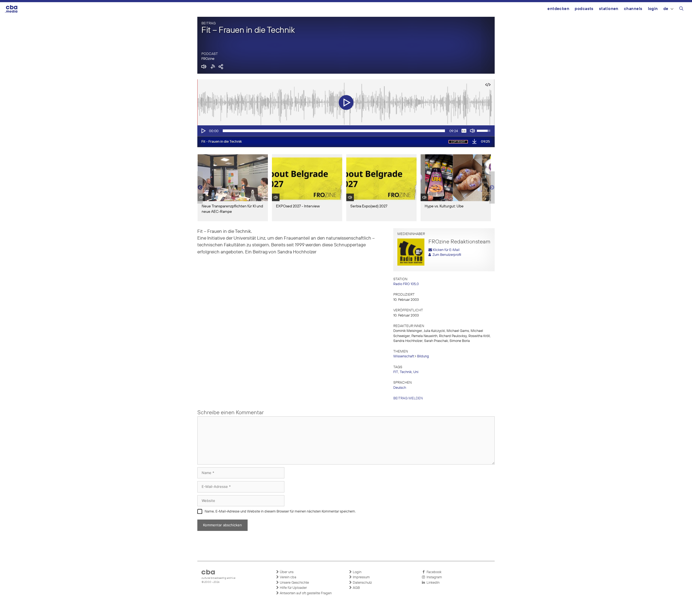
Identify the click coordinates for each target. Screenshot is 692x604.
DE (665, 9)
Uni (415, 372)
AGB (356, 588)
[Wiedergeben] (203, 130)
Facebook (433, 572)
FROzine (207, 59)
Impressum (361, 577)
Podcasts (584, 9)
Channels (633, 9)
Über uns (286, 572)
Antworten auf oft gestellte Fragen (305, 593)
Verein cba (287, 577)
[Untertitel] (464, 130)
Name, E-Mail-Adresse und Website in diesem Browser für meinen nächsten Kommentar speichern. (280, 511)
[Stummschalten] (472, 130)
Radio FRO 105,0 (406, 284)
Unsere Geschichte (294, 583)
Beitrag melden (408, 398)
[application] (346, 130)
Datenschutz (362, 583)
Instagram (433, 577)
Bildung (423, 356)
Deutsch (399, 388)
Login (653, 9)
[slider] (334, 130)
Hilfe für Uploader (293, 588)
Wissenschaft (403, 356)
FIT (395, 372)
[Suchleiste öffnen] (681, 9)
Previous (200, 187)
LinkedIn (432, 583)
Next (492, 187)
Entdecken (558, 9)
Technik (406, 372)
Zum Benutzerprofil (446, 255)
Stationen (608, 9)
